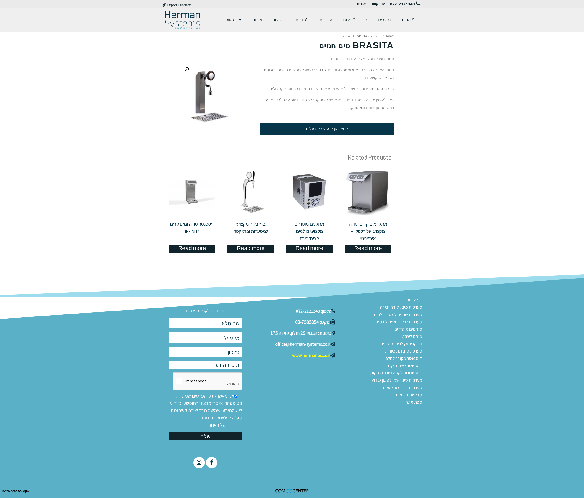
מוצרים (384, 19)
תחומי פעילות (355, 19)
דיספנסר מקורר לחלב (404, 358)
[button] (327, 129)
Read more (368, 248)
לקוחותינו (300, 19)
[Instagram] (199, 462)
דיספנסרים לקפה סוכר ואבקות (396, 373)
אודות (361, 4)
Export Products (178, 5)
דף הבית (409, 19)
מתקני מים (376, 36)
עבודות (325, 19)
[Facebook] (211, 462)
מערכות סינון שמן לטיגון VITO (397, 380)
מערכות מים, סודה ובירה (401, 307)
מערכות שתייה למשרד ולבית (398, 314)
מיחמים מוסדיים (408, 329)
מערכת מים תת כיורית (403, 351)
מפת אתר (414, 402)
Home (389, 36)
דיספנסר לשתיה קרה (404, 366)
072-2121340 (403, 4)
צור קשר (378, 4)
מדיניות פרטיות (409, 395)
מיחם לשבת (412, 336)
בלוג (277, 19)
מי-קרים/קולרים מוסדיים (401, 344)
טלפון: (313, 311)
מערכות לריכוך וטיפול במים (398, 322)
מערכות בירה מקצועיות (402, 387)
